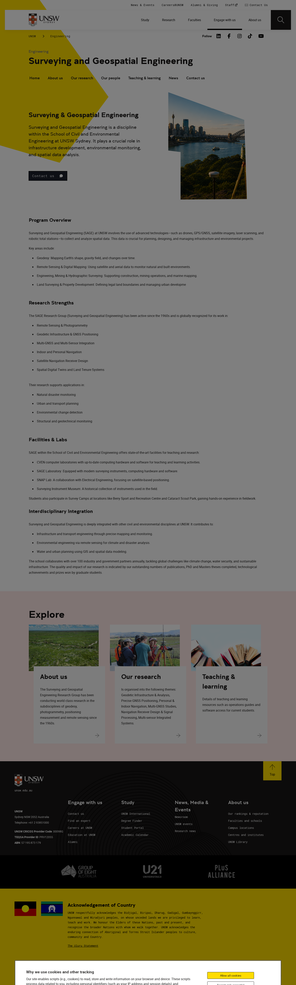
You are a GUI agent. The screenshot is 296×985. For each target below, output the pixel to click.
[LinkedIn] (218, 36)
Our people (110, 78)
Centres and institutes (246, 835)
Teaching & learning (144, 78)
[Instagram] (239, 36)
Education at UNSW (81, 835)
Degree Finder (131, 821)
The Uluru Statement (83, 946)
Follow (207, 36)
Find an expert (79, 821)
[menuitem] (145, 20)
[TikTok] (250, 36)
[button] (48, 176)
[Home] (44, 19)
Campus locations (241, 828)
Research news (185, 831)
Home (34, 78)
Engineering (60, 36)
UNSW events (184, 824)
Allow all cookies (230, 975)
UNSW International (135, 814)
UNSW (32, 36)
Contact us (195, 78)
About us (55, 78)
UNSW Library (237, 842)
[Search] (281, 20)
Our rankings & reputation (248, 814)
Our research (82, 78)
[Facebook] (229, 36)
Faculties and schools (245, 821)
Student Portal (132, 828)
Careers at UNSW (80, 828)
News (173, 78)
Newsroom (181, 817)
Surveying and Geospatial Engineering (111, 61)
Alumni (73, 842)
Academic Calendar (135, 835)
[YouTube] (260, 36)
